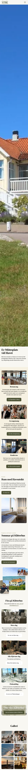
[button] (25, 2)
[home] (4, 2)
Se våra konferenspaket (14, 466)
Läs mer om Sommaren (9, 562)
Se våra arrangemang (14, 433)
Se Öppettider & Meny (14, 399)
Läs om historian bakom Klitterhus (14, 712)
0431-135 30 (20, 603)
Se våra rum (6, 492)
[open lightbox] (7, 737)
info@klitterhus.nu (14, 605)
